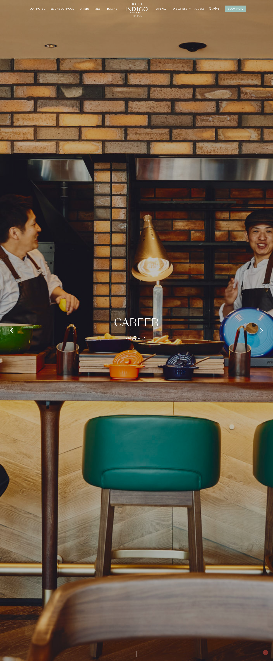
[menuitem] (214, 8)
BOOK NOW (235, 8)
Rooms (112, 8)
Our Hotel (37, 8)
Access (199, 8)
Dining (161, 8)
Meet (98, 8)
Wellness (180, 8)
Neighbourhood (62, 8)
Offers (84, 8)
